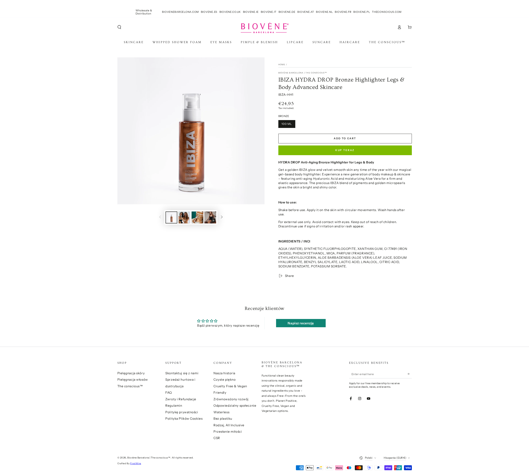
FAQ (168, 393)
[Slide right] (221, 217)
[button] (119, 27)
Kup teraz (345, 150)
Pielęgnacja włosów (132, 380)
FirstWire (135, 463)
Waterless (221, 412)
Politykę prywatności (181, 412)
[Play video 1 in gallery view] (210, 217)
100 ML (286, 123)
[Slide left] (160, 217)
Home (281, 64)
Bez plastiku (222, 418)
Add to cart (345, 138)
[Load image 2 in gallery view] (184, 217)
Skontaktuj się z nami (181, 373)
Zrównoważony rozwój (231, 399)
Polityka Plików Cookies (184, 418)
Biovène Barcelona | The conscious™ (302, 73)
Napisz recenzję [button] (301, 323)
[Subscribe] (409, 374)
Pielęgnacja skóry (131, 373)
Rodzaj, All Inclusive (228, 425)
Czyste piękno (224, 380)
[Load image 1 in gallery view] (171, 217)
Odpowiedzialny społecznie (234, 405)
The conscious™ (130, 386)
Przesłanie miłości (227, 431)
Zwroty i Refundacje (180, 399)
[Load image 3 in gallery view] (197, 217)
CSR (216, 438)
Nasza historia (224, 373)
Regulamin (173, 405)
